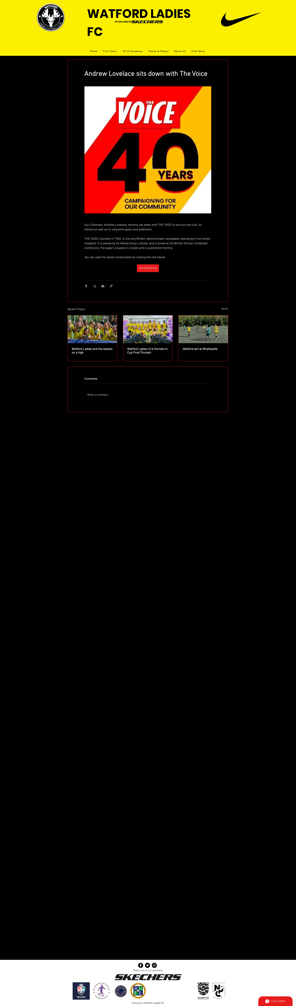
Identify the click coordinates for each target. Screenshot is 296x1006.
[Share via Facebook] (86, 286)
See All (224, 308)
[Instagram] (154, 965)
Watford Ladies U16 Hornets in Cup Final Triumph (147, 351)
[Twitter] (147, 965)
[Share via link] (111, 286)
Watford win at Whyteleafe (200, 349)
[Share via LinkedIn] (102, 286)
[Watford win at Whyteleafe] (203, 329)
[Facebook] (140, 965)
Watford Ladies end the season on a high (92, 351)
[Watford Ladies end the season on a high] (92, 329)
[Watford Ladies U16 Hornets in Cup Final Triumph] (147, 329)
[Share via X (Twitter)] (94, 286)
